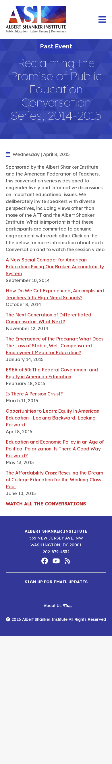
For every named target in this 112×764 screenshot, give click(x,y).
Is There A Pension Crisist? (34, 394)
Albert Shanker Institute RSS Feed (67, 561)
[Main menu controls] (102, 19)
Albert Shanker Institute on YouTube (56, 561)
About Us (52, 605)
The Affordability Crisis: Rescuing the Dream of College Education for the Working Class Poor (54, 479)
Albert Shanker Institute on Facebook (44, 561)
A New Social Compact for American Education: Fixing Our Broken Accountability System (55, 266)
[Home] (36, 19)
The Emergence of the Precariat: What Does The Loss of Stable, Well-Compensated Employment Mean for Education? (54, 345)
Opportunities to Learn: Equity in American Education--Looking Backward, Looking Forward (52, 418)
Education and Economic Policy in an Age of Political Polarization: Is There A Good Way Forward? (55, 448)
